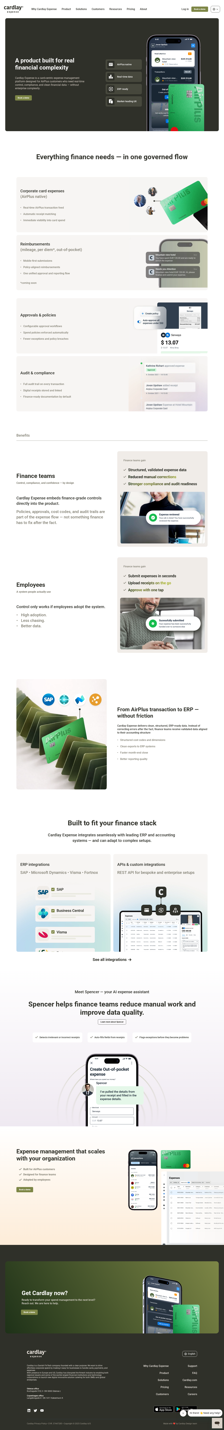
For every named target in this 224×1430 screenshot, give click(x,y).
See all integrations (110, 959)
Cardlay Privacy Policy (37, 1423)
